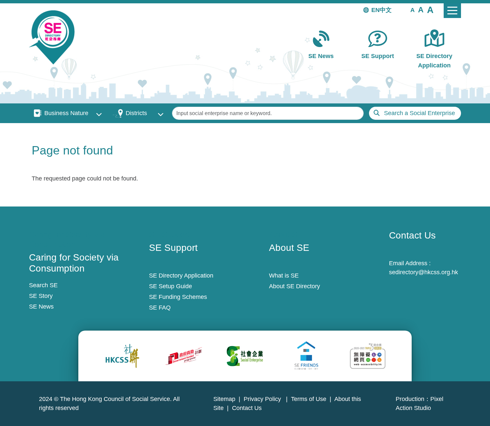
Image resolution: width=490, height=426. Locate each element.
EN (375, 10)
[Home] (54, 37)
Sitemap (224, 399)
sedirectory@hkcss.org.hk (423, 272)
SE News (321, 56)
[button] (412, 9)
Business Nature (66, 113)
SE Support (377, 56)
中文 (386, 10)
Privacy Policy (263, 399)
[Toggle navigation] (452, 10)
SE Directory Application (434, 60)
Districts (136, 113)
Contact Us (247, 408)
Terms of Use (308, 399)
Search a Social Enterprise (419, 113)
